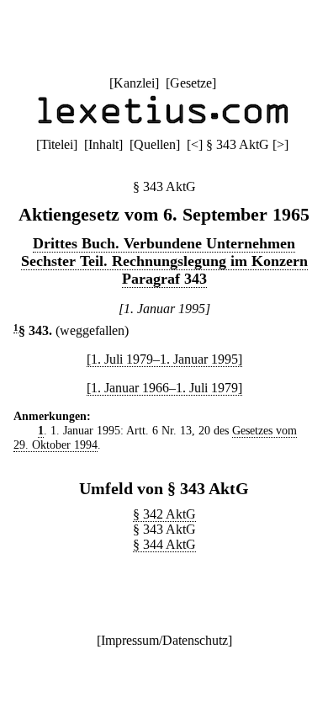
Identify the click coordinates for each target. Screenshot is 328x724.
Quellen (155, 144)
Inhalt (103, 144)
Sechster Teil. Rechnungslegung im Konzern (164, 261)
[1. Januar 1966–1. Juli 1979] (164, 388)
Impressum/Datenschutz (164, 640)
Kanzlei (134, 83)
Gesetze (191, 83)
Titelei (56, 144)
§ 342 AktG (164, 514)
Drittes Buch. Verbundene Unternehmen (164, 243)
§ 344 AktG (164, 544)
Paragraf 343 (164, 278)
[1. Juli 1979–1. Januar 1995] (164, 359)
